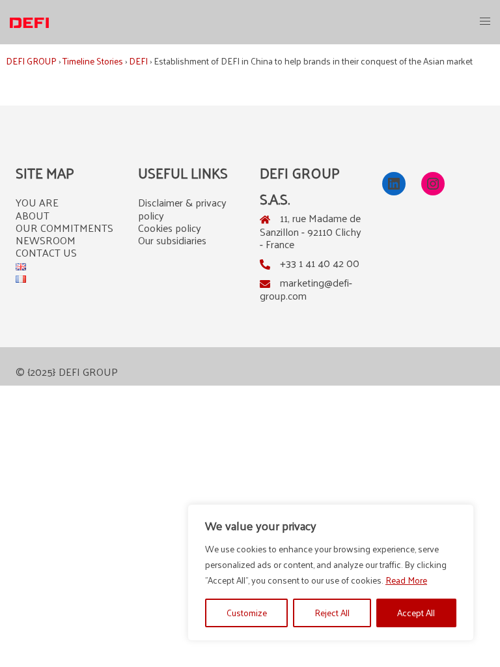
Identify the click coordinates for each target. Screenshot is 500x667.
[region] (331, 572)
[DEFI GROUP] (29, 21)
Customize (247, 612)
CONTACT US (46, 252)
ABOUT (32, 215)
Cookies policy (169, 227)
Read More (406, 580)
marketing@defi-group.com (306, 289)
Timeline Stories (92, 61)
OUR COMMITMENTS (64, 227)
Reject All (332, 612)
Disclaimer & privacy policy (182, 208)
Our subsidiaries (172, 240)
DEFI (138, 61)
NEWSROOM (46, 240)
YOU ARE (37, 202)
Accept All (416, 612)
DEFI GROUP (31, 61)
